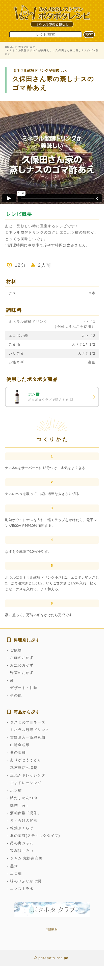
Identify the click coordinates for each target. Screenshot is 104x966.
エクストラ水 (21, 889)
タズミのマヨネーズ (27, 722)
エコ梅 (16, 873)
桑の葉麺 (18, 752)
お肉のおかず (21, 658)
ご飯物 (16, 650)
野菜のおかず (27, 46)
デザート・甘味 (23, 688)
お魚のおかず (21, 665)
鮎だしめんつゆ (23, 798)
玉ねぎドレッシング (27, 775)
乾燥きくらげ (21, 828)
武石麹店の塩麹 (23, 768)
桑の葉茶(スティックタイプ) (35, 836)
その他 (16, 695)
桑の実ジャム (21, 843)
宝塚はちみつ (21, 851)
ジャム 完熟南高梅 (26, 858)
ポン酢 (16, 790)
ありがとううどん (25, 760)
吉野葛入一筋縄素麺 (27, 737)
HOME (9, 46)
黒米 (14, 866)
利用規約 (52, 929)
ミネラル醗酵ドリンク (29, 730)
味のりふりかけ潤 (25, 881)
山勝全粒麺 (20, 745)
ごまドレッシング (25, 783)
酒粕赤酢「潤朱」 (25, 813)
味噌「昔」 (20, 805)
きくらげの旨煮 (23, 820)
